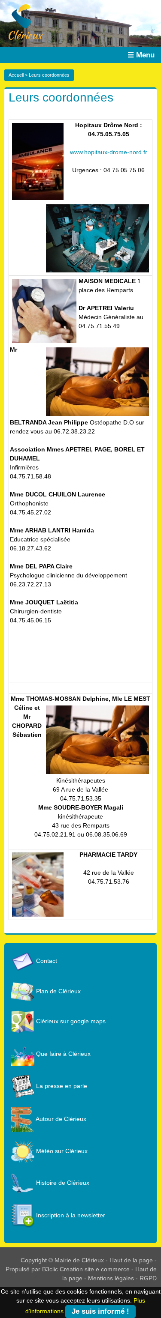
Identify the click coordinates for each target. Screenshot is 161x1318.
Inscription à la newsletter (69, 1215)
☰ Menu (141, 55)
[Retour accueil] (21, 21)
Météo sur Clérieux (61, 1151)
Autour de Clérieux (60, 1118)
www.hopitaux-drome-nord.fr (108, 152)
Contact (45, 960)
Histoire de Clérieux (61, 1182)
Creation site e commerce (95, 1269)
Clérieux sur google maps (70, 1021)
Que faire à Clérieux (62, 1053)
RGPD (148, 1278)
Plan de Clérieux (57, 991)
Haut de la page (131, 1260)
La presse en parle (60, 1085)
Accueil (16, 75)
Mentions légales (111, 1278)
